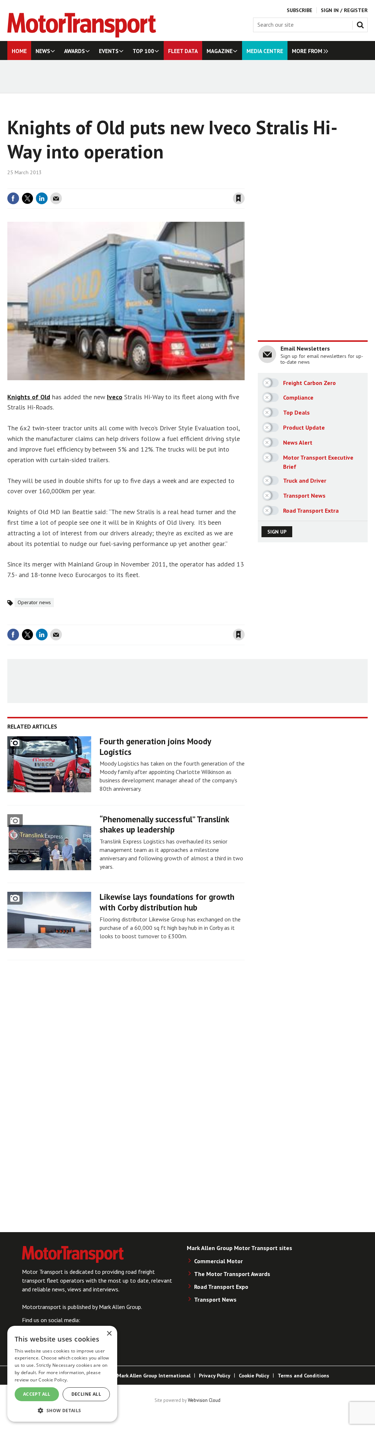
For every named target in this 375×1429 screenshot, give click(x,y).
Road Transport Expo (221, 1286)
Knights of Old (28, 397)
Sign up (276, 531)
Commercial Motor (218, 1261)
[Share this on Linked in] (42, 198)
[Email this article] (56, 198)
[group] (308, 50)
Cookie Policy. (53, 1380)
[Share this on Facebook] (13, 198)
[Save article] (239, 198)
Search (362, 23)
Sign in (152, 184)
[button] (62, 1410)
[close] (244, 184)
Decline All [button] (86, 1394)
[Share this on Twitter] (27, 198)
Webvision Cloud (204, 1400)
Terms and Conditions (303, 1375)
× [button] (109, 1333)
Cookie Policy (254, 1375)
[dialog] (62, 1374)
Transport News (215, 1299)
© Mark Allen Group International (150, 1375)
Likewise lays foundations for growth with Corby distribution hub (167, 902)
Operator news (34, 602)
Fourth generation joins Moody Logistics (155, 746)
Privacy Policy (214, 1375)
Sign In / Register (344, 10)
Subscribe (299, 10)
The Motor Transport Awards (232, 1274)
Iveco (114, 397)
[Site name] (81, 35)
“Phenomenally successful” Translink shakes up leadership (164, 824)
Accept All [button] (37, 1394)
